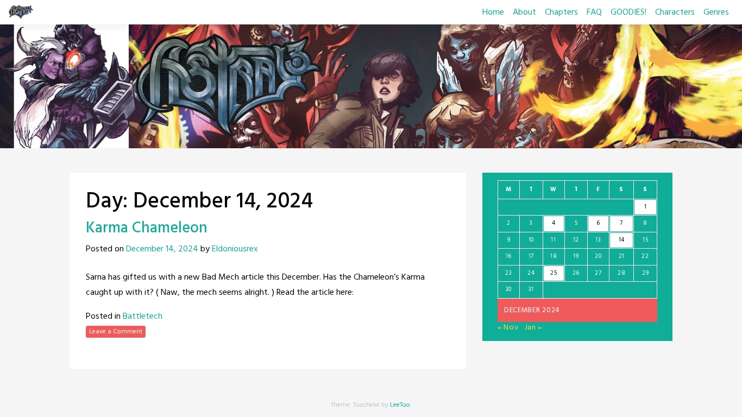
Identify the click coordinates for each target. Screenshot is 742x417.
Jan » (534, 327)
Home (493, 12)
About (524, 12)
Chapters (561, 12)
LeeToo (400, 405)
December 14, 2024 (162, 249)
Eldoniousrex (235, 249)
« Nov (508, 327)
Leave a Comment (115, 331)
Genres (716, 12)
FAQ (594, 12)
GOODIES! (628, 12)
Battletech (142, 316)
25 (553, 273)
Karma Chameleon (146, 228)
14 (622, 240)
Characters (675, 12)
